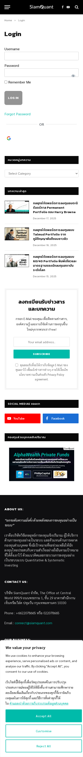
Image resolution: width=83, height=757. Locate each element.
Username (12, 48)
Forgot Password (17, 114)
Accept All (43, 716)
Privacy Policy (56, 374)
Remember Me (19, 82)
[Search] (76, 7)
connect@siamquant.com (33, 623)
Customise (44, 731)
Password (11, 65)
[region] (41, 698)
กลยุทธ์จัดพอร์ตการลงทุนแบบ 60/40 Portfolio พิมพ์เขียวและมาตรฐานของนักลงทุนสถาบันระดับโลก (55, 263)
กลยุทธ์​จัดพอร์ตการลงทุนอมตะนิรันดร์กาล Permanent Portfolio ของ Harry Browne (55, 207)
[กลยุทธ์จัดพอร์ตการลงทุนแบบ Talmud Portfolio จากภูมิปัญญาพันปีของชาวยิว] (17, 233)
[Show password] (73, 75)
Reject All (44, 746)
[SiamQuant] (41, 7)
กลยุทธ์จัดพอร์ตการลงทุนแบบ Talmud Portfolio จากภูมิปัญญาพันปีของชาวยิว (53, 234)
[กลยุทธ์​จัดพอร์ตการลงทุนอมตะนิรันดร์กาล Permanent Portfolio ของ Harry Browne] (17, 207)
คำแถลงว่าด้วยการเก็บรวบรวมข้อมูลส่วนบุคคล (39, 703)
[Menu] (7, 7)
